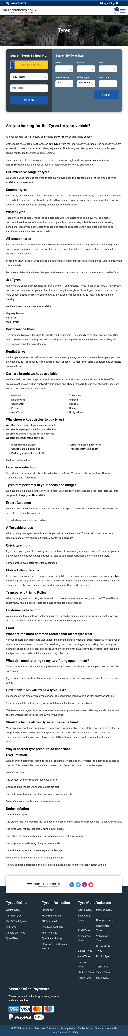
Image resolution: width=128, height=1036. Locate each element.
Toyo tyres (102, 966)
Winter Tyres (13, 909)
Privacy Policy (68, 1028)
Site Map (99, 1028)
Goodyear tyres (105, 920)
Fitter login (48, 909)
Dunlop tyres (85, 950)
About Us (112, 1028)
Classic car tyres (15, 932)
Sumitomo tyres (84, 964)
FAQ (75, 1032)
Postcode (104, 77)
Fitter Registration (52, 915)
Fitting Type (83, 77)
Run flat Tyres (14, 915)
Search (29, 100)
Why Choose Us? (61, 1032)
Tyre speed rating (52, 938)
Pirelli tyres (84, 930)
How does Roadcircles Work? (54, 946)
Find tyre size (49, 932)
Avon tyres (84, 956)
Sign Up (115, 3)
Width (58, 62)
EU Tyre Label (49, 921)
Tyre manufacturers (53, 927)
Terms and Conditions (46, 1028)
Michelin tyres (104, 909)
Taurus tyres (103, 972)
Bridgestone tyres (84, 918)
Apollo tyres (85, 909)
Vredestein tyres (84, 938)
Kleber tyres (85, 977)
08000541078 (18, 3)
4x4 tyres (11, 927)
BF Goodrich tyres (103, 948)
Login (105, 3)
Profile (80, 62)
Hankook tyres (86, 972)
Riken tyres (102, 977)
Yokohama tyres (102, 938)
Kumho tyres (103, 956)
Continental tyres (102, 928)
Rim (101, 62)
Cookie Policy (85, 1028)
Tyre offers (12, 938)
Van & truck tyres (16, 921)
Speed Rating (62, 77)
